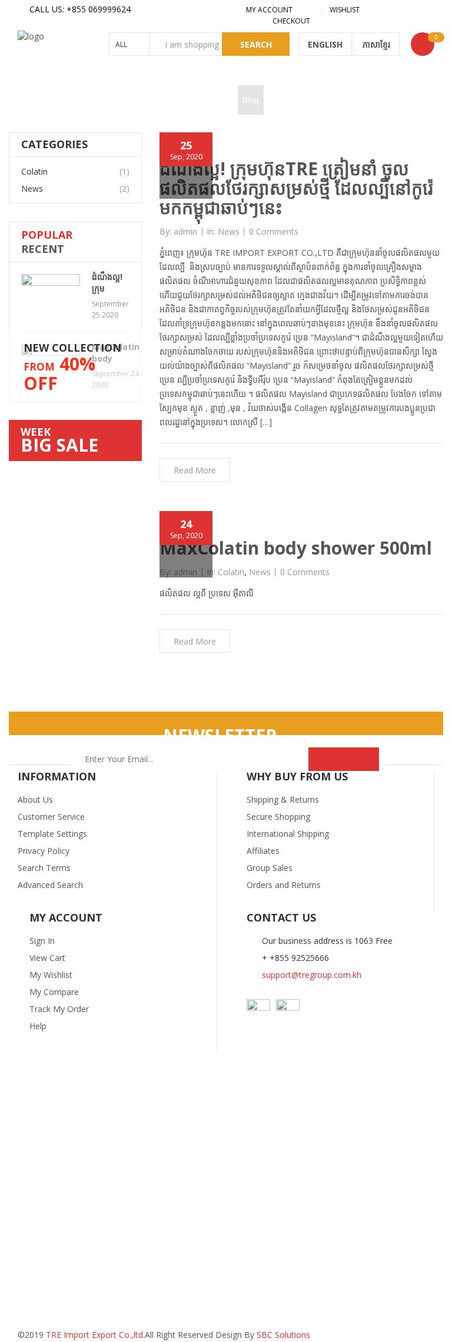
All (121, 44)
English (325, 44)
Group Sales (270, 867)
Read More (195, 470)
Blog (250, 100)
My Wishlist (50, 974)
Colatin (34, 171)
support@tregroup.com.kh (311, 974)
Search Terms (44, 867)
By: (165, 231)
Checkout (290, 21)
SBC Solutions (283, 1334)
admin (185, 232)
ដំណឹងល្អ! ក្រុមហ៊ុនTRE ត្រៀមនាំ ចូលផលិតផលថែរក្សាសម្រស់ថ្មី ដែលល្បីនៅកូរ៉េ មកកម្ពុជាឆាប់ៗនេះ (296, 187)
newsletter (220, 735)
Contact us (177, 100)
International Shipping (288, 833)
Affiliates (263, 850)
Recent (42, 249)
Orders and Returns (284, 884)
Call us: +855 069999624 (80, 9)
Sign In (42, 940)
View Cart (47, 957)
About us (130, 100)
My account (268, 10)
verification (288, 100)
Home (33, 100)
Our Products (79, 100)
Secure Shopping (278, 816)
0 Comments (273, 232)
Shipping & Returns (283, 799)
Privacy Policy (43, 850)
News (32, 188)
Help (37, 1025)
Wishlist (344, 10)
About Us (35, 799)
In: (211, 231)
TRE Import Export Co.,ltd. (95, 1334)
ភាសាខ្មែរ (376, 44)
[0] (422, 44)
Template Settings (52, 833)
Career (220, 100)
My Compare (54, 991)
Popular (46, 235)
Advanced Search (50, 884)
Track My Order (59, 1008)
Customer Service (51, 816)
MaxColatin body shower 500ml (295, 548)
